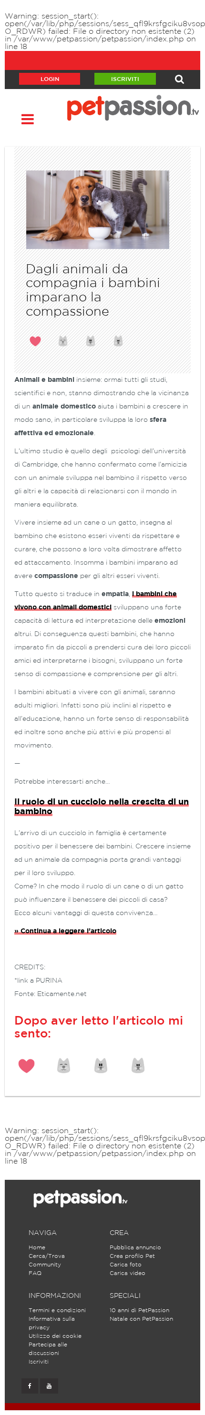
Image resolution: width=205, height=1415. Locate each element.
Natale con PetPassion (141, 1319)
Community (45, 1264)
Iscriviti (125, 79)
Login (50, 79)
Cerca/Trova (47, 1256)
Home (37, 1247)
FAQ (35, 1273)
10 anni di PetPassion (139, 1310)
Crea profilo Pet (132, 1256)
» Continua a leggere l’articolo (65, 931)
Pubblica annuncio (135, 1247)
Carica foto (126, 1264)
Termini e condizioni (57, 1310)
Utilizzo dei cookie (55, 1336)
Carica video (127, 1273)
